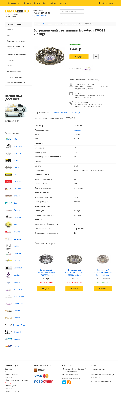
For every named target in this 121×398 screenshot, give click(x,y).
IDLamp (17, 232)
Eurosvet (17, 210)
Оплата (37, 3)
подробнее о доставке (84, 89)
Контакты (62, 3)
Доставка (27, 3)
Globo (16, 224)
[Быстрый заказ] (96, 56)
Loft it (16, 246)
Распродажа (9, 383)
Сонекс (17, 346)
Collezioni (17, 181)
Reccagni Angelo (19, 325)
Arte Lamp (18, 146)
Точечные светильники (50, 24)
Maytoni (17, 275)
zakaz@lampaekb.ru (72, 374)
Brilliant (17, 160)
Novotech (18, 289)
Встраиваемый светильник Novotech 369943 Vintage (103, 272)
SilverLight (18, 332)
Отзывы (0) (75, 112)
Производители (14, 3)
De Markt (17, 188)
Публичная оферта (12, 391)
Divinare (17, 196)
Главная (38, 24)
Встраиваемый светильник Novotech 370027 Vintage (46, 272)
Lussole (17, 260)
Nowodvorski (19, 296)
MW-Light (18, 282)
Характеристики (42, 112)
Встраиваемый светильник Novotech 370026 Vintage (74, 272)
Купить (47, 288)
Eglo (15, 203)
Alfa (15, 139)
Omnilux (17, 310)
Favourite (17, 217)
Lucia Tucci (18, 253)
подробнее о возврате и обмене (87, 106)
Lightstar (17, 239)
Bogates (17, 153)
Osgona (17, 318)
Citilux (16, 174)
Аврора (17, 339)
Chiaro (16, 167)
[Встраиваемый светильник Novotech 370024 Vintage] (50, 56)
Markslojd (18, 268)
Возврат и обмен (49, 3)
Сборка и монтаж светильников (17, 380)
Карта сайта (9, 388)
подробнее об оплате (83, 97)
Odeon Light (19, 303)
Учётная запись (107, 3)
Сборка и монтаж (60, 112)
